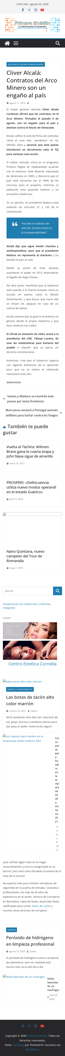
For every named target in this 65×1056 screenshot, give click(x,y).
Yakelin (34, 710)
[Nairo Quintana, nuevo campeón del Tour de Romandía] (32, 515)
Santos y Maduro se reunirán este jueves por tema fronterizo (30, 398)
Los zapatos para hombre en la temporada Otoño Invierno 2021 (57, 779)
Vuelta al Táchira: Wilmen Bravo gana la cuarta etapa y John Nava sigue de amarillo (30, 451)
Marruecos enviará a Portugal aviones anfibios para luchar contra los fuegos (32, 412)
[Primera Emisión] (7, 43)
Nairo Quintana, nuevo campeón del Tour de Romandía (25, 556)
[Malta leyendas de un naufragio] (23, 989)
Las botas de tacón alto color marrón (30, 700)
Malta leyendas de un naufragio (53, 984)
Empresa (12, 930)
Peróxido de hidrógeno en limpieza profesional (30, 941)
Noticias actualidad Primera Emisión (26, 64)
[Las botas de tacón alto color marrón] (32, 681)
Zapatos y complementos (20, 689)
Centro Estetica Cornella (32, 664)
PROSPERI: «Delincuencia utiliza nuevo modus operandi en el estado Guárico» (31, 487)
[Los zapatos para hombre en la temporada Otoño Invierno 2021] (27, 794)
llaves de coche (41, 906)
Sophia (32, 951)
